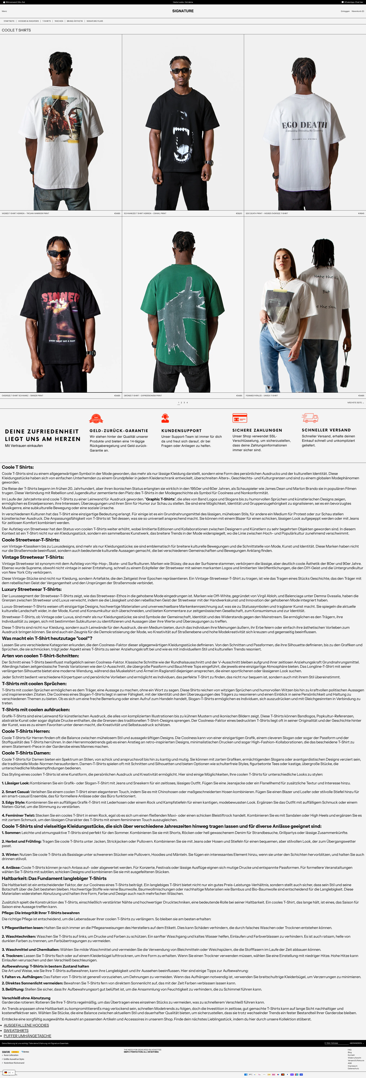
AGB (350, 1063)
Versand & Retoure (356, 1060)
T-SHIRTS (46, 21)
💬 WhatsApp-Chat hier (352, 2)
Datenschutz (353, 1068)
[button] (358, 11)
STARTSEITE (9, 21)
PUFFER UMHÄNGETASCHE (27, 1036)
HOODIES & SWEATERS (28, 21)
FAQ (349, 1050)
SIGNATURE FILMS (95, 21)
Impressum (352, 1066)
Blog (350, 1052)
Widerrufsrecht (354, 1058)
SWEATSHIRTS (16, 1030)
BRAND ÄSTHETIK (75, 21)
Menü (4, 11)
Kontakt (351, 1055)
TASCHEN (58, 21)
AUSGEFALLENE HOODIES (26, 1025)
